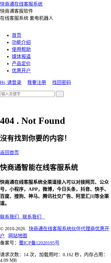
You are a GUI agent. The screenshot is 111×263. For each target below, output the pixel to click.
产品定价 (21, 63)
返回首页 (9, 152)
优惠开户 (21, 70)
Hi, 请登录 (10, 82)
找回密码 (61, 82)
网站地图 (17, 235)
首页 (16, 35)
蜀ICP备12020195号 (39, 242)
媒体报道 (21, 56)
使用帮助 (21, 49)
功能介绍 (21, 42)
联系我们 (11, 216)
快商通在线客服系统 (21, 3)
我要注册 (36, 82)
